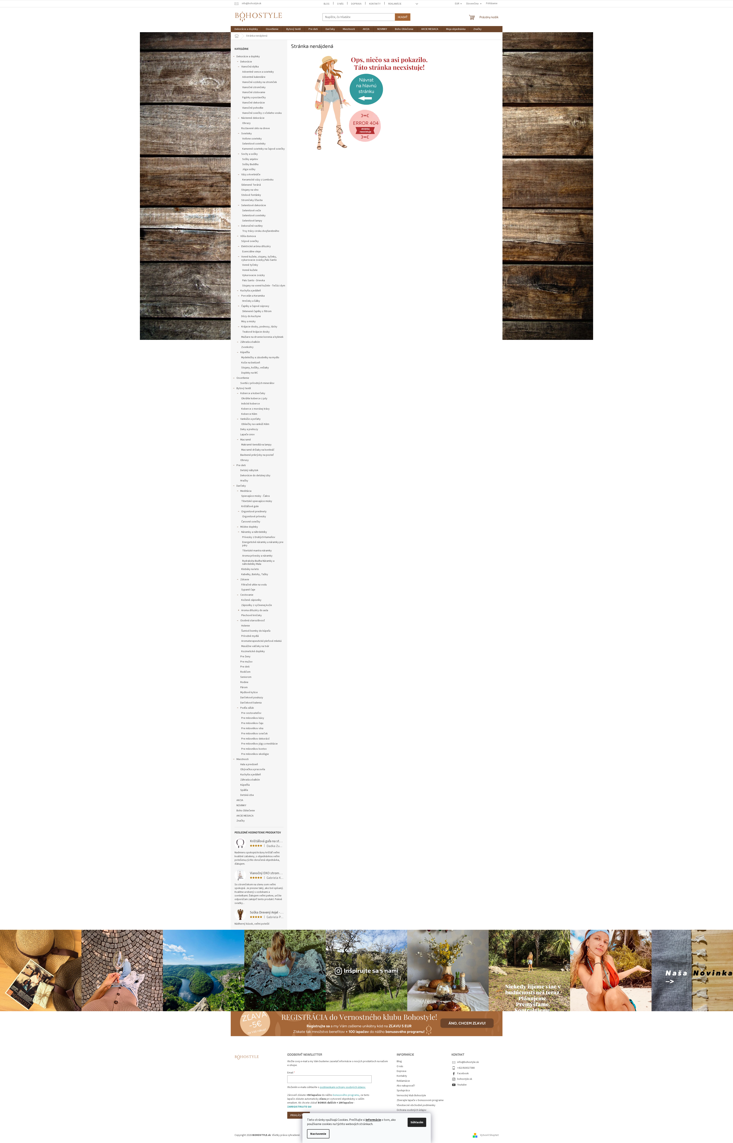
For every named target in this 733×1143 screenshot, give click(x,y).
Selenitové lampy (252, 221)
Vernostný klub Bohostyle (411, 1095)
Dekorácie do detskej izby (255, 475)
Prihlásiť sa (298, 1115)
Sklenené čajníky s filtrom (257, 311)
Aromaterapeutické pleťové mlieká (261, 641)
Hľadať (402, 17)
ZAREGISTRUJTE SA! (299, 1107)
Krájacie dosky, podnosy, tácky (259, 327)
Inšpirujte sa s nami (371, 970)
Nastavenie (318, 1134)
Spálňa (244, 790)
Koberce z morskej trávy (255, 409)
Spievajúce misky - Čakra (255, 496)
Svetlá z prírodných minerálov (257, 383)
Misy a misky (248, 321)
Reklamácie (394, 4)
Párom (244, 687)
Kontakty (375, 4)
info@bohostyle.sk (468, 1062)
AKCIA (239, 800)
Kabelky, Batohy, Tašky (254, 574)
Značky (240, 821)
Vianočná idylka (250, 67)
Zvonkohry (247, 347)
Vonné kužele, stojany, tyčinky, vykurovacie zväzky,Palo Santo (259, 258)
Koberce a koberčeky (252, 393)
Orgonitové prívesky (254, 516)
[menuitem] (246, 29)
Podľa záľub (247, 708)
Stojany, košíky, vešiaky (255, 368)
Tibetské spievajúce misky (256, 501)
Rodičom (245, 672)
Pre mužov (246, 662)
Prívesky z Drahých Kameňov (258, 537)
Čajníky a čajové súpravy (255, 306)
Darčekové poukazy (251, 697)
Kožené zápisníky (251, 600)
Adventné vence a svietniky (258, 72)
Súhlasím (416, 1122)
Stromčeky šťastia (252, 200)
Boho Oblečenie (245, 811)
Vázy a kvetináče (250, 174)
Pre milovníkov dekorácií (255, 739)
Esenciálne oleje (251, 251)
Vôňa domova (248, 236)
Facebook (463, 1073)
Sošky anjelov (250, 159)
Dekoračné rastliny (252, 226)
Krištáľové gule (250, 506)
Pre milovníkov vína (252, 728)
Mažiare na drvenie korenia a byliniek (262, 337)
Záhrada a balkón (250, 342)
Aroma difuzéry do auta (254, 610)
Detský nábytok (249, 470)
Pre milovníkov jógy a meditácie (259, 744)
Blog (326, 4)
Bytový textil (243, 388)
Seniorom (245, 677)
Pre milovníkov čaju (252, 723)
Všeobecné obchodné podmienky (416, 1105)
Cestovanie (246, 595)
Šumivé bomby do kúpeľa (255, 631)
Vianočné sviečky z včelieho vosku (262, 113)
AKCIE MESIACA (245, 816)
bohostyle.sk (464, 1079)
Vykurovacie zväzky (253, 275)
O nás (340, 4)
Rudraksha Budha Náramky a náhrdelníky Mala (258, 562)
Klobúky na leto (250, 569)
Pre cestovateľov (251, 713)
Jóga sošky (248, 169)
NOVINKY (241, 805)
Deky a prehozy (249, 429)
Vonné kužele (250, 270)
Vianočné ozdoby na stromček (259, 82)
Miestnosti (242, 759)
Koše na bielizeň (250, 363)
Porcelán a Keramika (253, 296)
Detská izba (247, 795)
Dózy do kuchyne (251, 316)
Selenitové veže (251, 210)
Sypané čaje (248, 590)
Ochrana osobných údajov (411, 1110)
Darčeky (241, 486)
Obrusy (244, 460)
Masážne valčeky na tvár (255, 646)
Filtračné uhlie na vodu (254, 585)
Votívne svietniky (252, 139)
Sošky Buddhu (250, 164)
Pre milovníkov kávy (252, 718)
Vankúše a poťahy (250, 419)
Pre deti (241, 465)
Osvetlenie (242, 378)
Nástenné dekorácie (252, 118)
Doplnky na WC (249, 373)
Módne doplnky (249, 527)
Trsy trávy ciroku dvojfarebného (260, 231)
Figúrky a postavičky (254, 97)
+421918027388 (466, 1068)
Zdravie (244, 579)
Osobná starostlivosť (252, 620)
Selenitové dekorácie (253, 205)
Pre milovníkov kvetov (254, 749)
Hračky (244, 481)
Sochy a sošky (249, 154)
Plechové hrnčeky (251, 615)
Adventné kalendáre (253, 77)
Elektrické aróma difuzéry (256, 246)
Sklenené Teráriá (251, 185)
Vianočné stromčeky (254, 87)
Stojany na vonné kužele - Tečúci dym (263, 286)
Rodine (244, 682)
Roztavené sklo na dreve (255, 128)
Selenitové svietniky (254, 144)
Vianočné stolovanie (253, 92)
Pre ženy (245, 656)
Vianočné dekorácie (253, 103)
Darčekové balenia (251, 703)
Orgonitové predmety (254, 511)
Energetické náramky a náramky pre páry (262, 543)
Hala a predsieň (249, 764)
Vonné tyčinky (250, 265)
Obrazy (246, 123)
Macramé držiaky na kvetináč (257, 450)
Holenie (245, 626)
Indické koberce (250, 404)
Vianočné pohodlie (252, 108)
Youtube (462, 1085)
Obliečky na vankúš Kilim (255, 424)
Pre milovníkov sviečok (254, 733)
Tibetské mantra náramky (257, 551)
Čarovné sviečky (250, 522)
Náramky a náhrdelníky (254, 532)
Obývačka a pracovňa (252, 769)
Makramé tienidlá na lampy (256, 445)
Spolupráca (403, 1090)
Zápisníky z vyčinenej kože (256, 605)
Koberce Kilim (249, 414)
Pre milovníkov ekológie (255, 754)
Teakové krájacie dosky (256, 332)
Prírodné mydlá (250, 636)
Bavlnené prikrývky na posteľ (257, 455)
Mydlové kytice (249, 692)
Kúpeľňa (245, 352)
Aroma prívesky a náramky (257, 556)
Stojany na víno (250, 190)
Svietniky (246, 133)
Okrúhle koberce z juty (254, 398)
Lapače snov (247, 434)
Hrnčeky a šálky (251, 301)
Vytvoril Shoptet (489, 1135)
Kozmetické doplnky (253, 651)
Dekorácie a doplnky (248, 56)
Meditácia (245, 491)
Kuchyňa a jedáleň (250, 291)
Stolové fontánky (251, 195)
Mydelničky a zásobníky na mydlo (260, 357)
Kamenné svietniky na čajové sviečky (263, 149)
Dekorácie (246, 62)
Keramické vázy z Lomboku (257, 180)
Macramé (245, 440)
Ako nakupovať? (406, 1086)
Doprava (356, 4)
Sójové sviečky (250, 241)
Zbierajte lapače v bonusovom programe (420, 1100)
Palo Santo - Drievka (253, 280)
